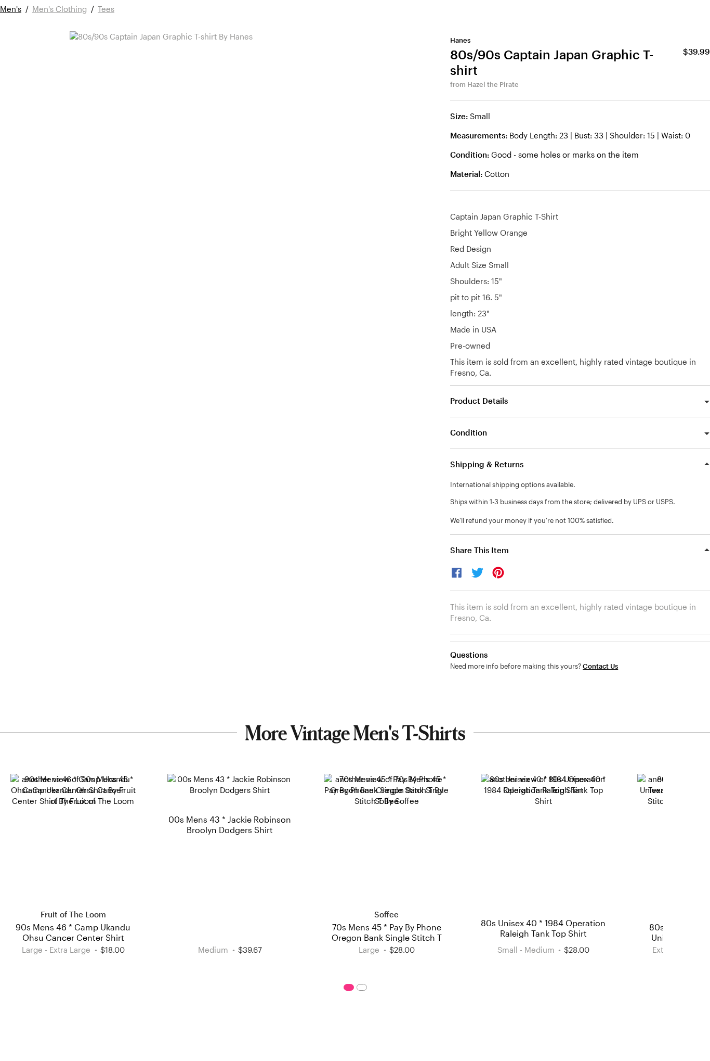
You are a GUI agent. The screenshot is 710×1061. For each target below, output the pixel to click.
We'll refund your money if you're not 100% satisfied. (532, 520)
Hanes (460, 40)
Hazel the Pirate (493, 84)
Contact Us (600, 666)
